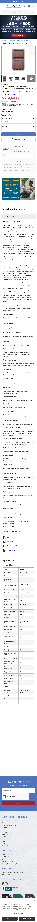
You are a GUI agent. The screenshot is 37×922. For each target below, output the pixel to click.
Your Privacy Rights (18, 913)
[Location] (24, 6)
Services (4, 837)
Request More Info (19, 139)
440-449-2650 (10, 860)
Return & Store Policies (9, 846)
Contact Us (5, 841)
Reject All (9, 918)
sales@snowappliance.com (17, 862)
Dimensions (10, 542)
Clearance (5, 830)
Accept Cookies (26, 918)
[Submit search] (32, 11)
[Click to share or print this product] (32, 48)
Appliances (4, 40)
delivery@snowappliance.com (20, 864)
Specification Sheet (13, 546)
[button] (3, 6)
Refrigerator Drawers (22, 40)
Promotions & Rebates (9, 825)
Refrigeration (12, 40)
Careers (4, 843)
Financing (4, 832)
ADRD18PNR (9, 111)
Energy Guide (11, 550)
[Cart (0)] (34, 6)
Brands (4, 823)
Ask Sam (19, 161)
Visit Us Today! (20, 1)
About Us (4, 839)
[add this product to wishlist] (32, 53)
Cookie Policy (15, 909)
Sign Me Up (18, 803)
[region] (18, 910)
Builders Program (7, 834)
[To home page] (13, 6)
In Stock (4, 827)
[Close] (35, 901)
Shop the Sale (18, 35)
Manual (9, 537)
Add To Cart (18, 134)
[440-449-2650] (29, 6)
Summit (10, 109)
